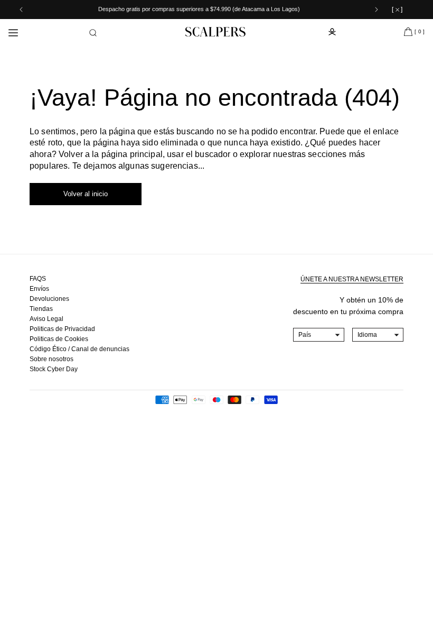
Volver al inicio (85, 194)
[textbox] (319, 334)
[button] (93, 32)
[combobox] (319, 334)
